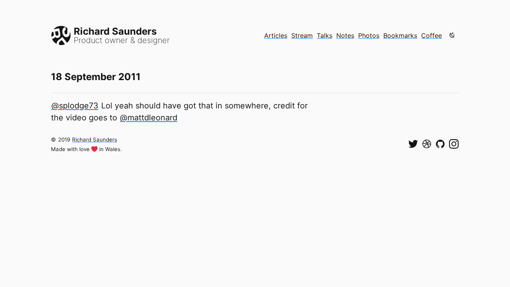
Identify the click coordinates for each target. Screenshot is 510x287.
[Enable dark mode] (452, 35)
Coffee (431, 35)
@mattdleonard (148, 117)
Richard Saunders (94, 139)
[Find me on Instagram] (454, 144)
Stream (302, 35)
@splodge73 (74, 105)
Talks (324, 35)
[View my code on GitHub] (440, 144)
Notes (345, 35)
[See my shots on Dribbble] (427, 144)
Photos (368, 35)
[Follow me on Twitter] (413, 144)
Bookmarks (400, 35)
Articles (275, 35)
